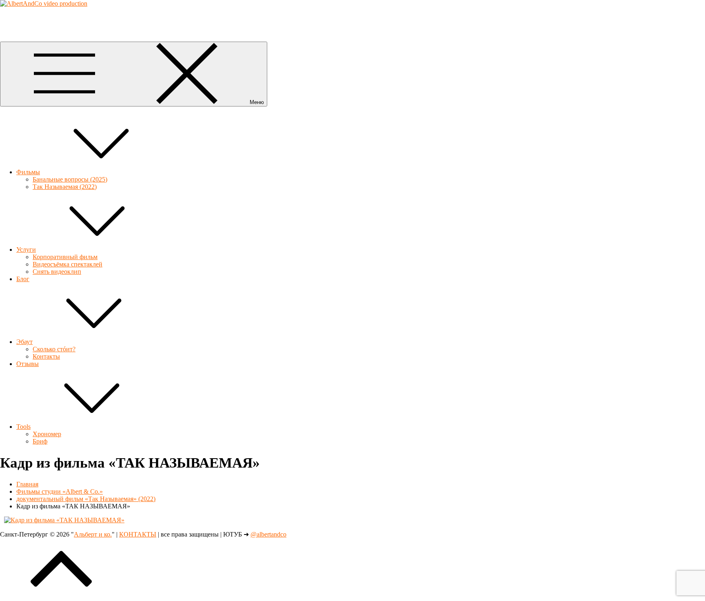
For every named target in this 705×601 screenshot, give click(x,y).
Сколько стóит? (54, 349)
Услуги (26, 249)
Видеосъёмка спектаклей (67, 264)
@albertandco (268, 534)
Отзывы (27, 363)
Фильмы (28, 172)
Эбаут (24, 341)
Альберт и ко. (19, 17)
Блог (22, 278)
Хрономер (47, 433)
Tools (23, 426)
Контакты (46, 356)
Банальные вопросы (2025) (70, 179)
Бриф (40, 441)
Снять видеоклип (57, 271)
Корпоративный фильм (65, 256)
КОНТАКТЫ (137, 534)
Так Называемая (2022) (65, 186)
